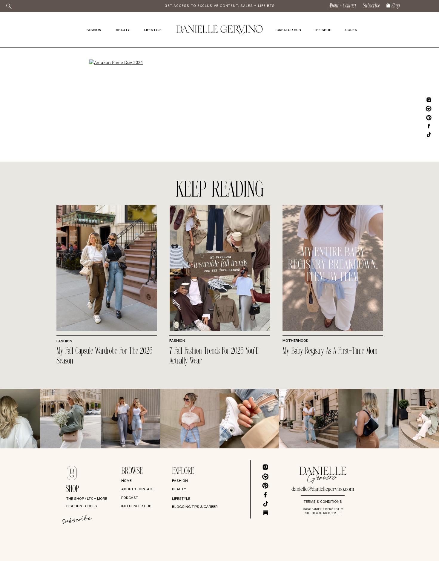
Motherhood (295, 340)
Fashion (64, 341)
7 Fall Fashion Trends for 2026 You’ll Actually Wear (214, 356)
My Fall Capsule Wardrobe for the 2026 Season (104, 356)
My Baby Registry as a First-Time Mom (330, 351)
